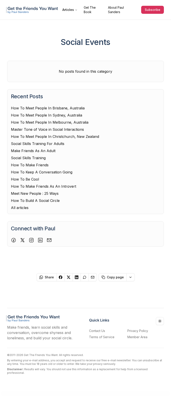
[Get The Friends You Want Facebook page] (13, 240)
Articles (68, 10)
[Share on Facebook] (61, 277)
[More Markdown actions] (131, 277)
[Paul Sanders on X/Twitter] (22, 240)
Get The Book (90, 10)
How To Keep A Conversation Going (41, 172)
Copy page (115, 277)
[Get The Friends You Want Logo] (33, 9)
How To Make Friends (30, 165)
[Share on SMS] (85, 277)
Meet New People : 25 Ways (35, 193)
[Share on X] (69, 277)
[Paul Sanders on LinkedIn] (40, 240)
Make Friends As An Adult (33, 151)
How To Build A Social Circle (35, 200)
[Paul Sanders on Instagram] (31, 240)
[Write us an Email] (49, 240)
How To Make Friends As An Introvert (43, 186)
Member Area (137, 337)
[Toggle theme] (160, 321)
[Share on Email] (93, 277)
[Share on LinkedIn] (77, 277)
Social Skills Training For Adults (37, 143)
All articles (19, 207)
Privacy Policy (137, 331)
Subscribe (152, 10)
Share (49, 277)
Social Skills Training (28, 158)
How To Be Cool (25, 179)
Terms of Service (101, 337)
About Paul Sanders (116, 10)
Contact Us (97, 331)
